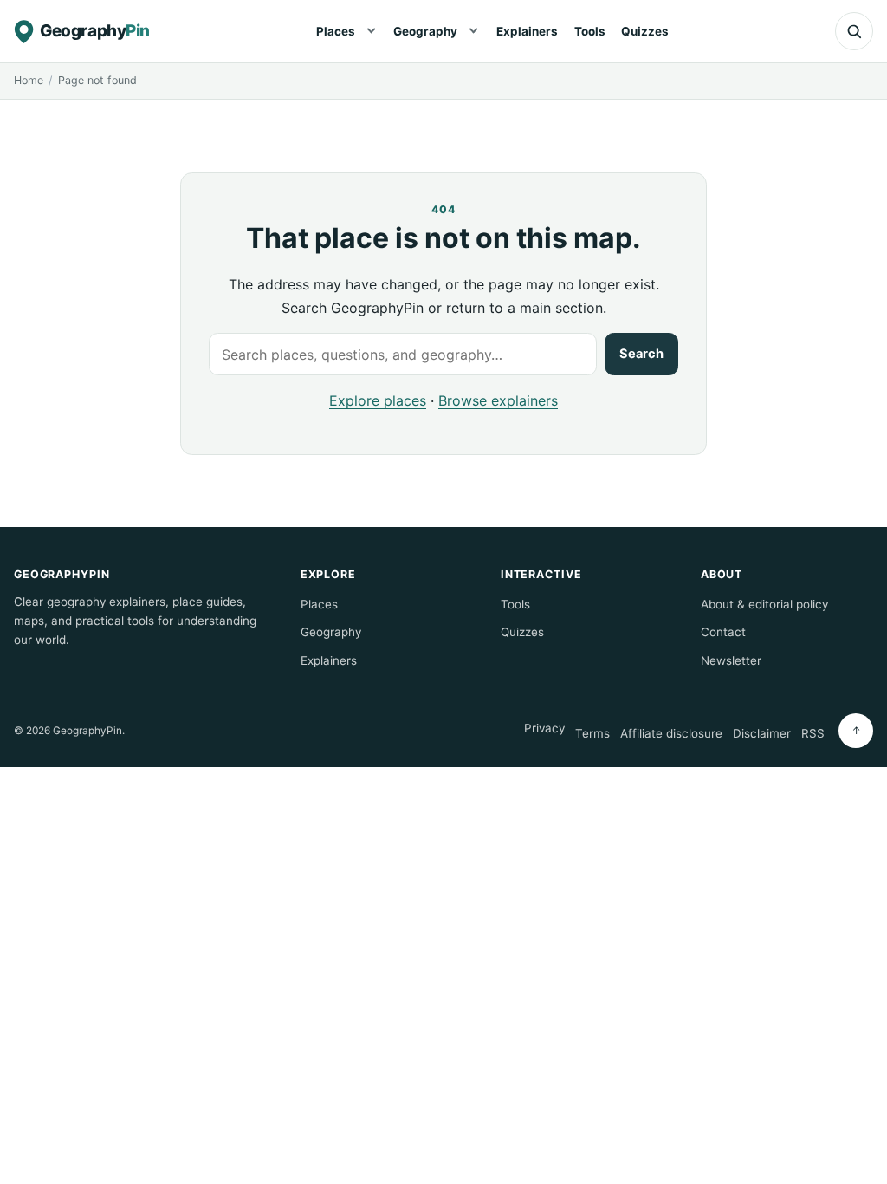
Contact (723, 632)
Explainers (527, 31)
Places (335, 31)
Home (28, 80)
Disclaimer (762, 733)
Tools (589, 31)
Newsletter (731, 660)
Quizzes (645, 31)
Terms (592, 733)
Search (641, 353)
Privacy (544, 728)
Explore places (377, 400)
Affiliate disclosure (671, 733)
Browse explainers (498, 400)
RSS (813, 733)
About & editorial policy (764, 604)
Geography (425, 31)
